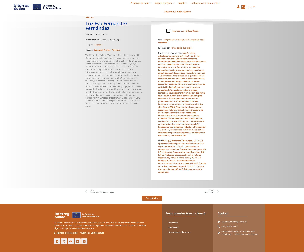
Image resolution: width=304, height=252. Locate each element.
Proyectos (173, 222)
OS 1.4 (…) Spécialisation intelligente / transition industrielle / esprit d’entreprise (181, 144)
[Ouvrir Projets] (186, 3)
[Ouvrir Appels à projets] (173, 3)
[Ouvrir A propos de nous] (150, 3)
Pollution (170, 59)
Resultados (173, 227)
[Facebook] (57, 241)
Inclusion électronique (178, 67)
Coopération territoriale (186, 59)
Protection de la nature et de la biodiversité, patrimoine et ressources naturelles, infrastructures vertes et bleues (181, 87)
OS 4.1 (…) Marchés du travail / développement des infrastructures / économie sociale (179, 161)
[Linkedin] (78, 241)
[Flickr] (84, 241)
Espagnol (98, 50)
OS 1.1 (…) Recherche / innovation (177, 141)
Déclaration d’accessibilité (65, 233)
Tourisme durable (178, 135)
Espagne (98, 45)
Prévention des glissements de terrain (182, 81)
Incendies (162, 67)
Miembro (90, 17)
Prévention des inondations (170, 84)
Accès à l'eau (189, 53)
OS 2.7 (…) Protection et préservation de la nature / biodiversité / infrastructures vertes (181, 155)
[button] (243, 7)
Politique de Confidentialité (92, 233)
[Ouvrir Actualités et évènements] (219, 3)
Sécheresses (176, 130)
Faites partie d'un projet (181, 48)
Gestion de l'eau (192, 64)
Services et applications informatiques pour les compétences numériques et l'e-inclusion (181, 133)
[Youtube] (71, 241)
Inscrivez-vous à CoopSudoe (185, 31)
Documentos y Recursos (179, 232)
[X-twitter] (64, 241)
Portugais (116, 50)
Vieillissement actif (175, 64)
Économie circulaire (167, 61)
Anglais (107, 50)
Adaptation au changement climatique (175, 56)
